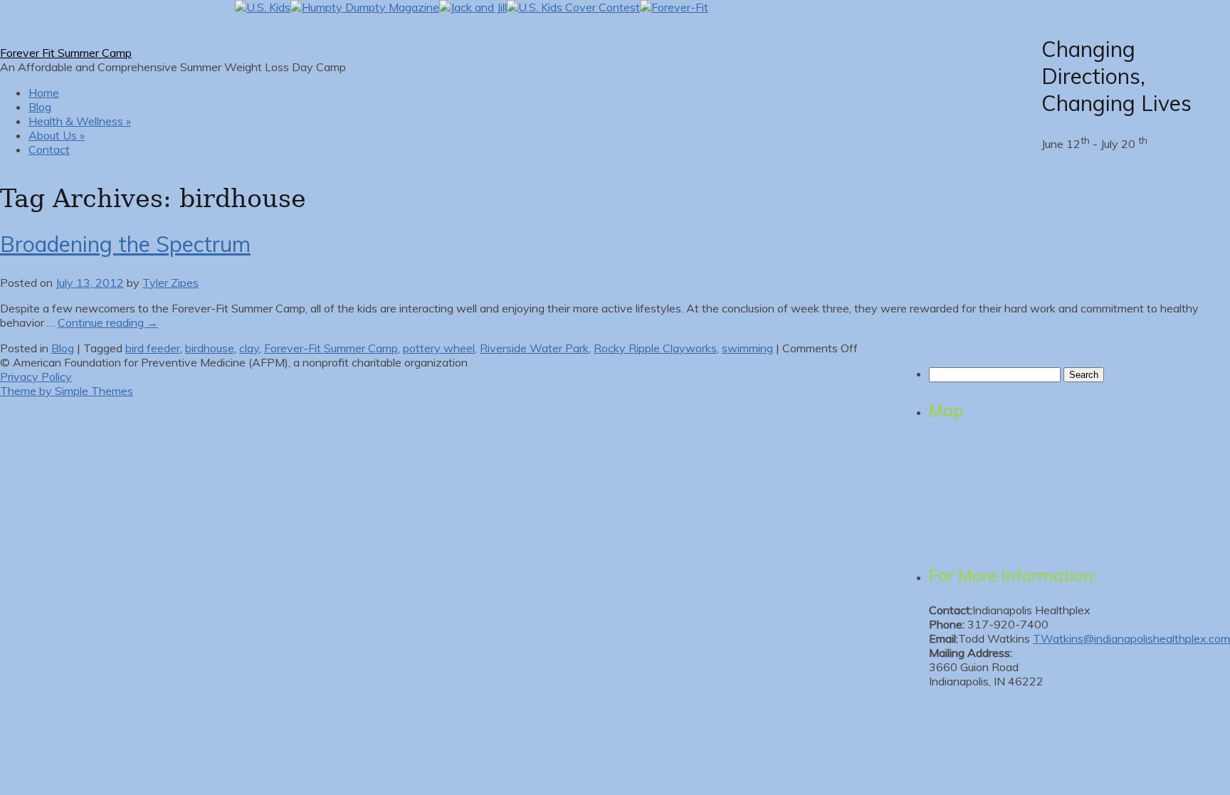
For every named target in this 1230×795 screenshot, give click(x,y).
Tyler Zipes (170, 282)
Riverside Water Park (534, 348)
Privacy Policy (36, 376)
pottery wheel (439, 348)
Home (43, 92)
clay (249, 348)
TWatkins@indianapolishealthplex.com (1131, 638)
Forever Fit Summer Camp (66, 53)
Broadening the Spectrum (125, 244)
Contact (49, 149)
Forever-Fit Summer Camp (331, 348)
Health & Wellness (79, 121)
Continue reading (108, 322)
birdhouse (209, 348)
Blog (39, 107)
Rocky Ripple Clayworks (655, 348)
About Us (56, 135)
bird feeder (152, 348)
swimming (747, 348)
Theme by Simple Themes (66, 391)
